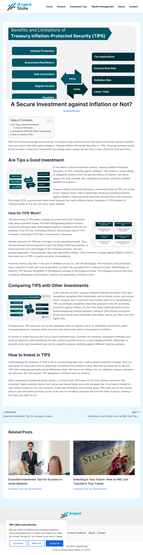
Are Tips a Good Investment (25, 124)
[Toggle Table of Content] (48, 120)
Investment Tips (15, 489)
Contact (101, 532)
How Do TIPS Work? (24, 128)
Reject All (36, 543)
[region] (36, 534)
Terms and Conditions (74, 532)
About (92, 532)
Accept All (54, 543)
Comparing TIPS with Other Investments (31, 131)
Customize (18, 543)
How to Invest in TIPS (22, 134)
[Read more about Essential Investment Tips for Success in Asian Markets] (39, 457)
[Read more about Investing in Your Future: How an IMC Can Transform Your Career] (104, 457)
